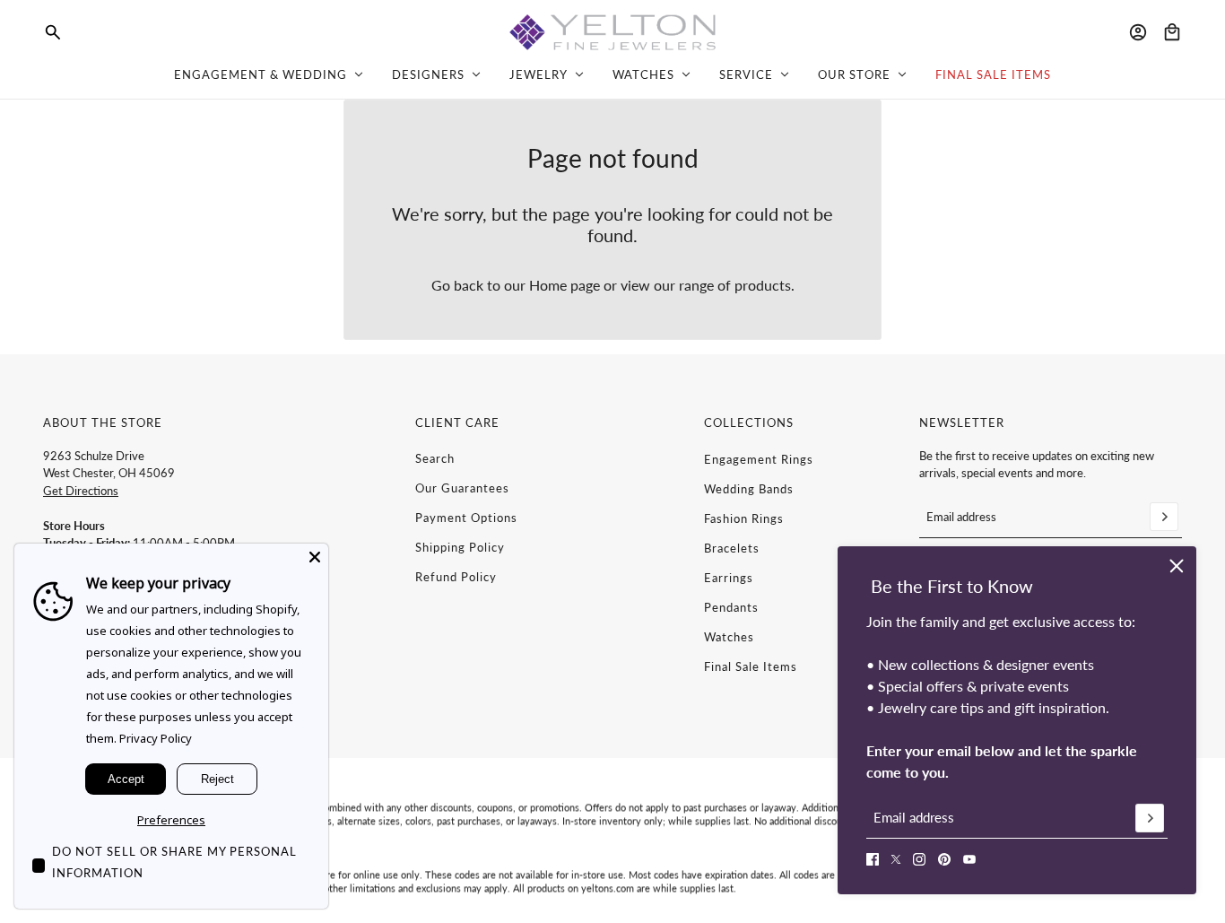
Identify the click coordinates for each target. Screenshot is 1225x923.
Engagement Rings (758, 459)
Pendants (731, 607)
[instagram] (919, 859)
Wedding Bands (749, 489)
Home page (564, 284)
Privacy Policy (155, 738)
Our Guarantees (462, 488)
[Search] (53, 32)
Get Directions (80, 490)
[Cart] (1172, 32)
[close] (1177, 566)
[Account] (1138, 32)
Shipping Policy (460, 547)
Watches (729, 637)
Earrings (728, 577)
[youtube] (969, 859)
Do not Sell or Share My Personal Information (174, 862)
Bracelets (732, 548)
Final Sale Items (750, 666)
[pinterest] (944, 859)
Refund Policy (456, 577)
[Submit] (1149, 818)
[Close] (315, 557)
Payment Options (466, 517)
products (762, 284)
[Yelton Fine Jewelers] (612, 32)
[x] (896, 859)
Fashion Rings (744, 518)
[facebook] (872, 859)
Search (435, 458)
